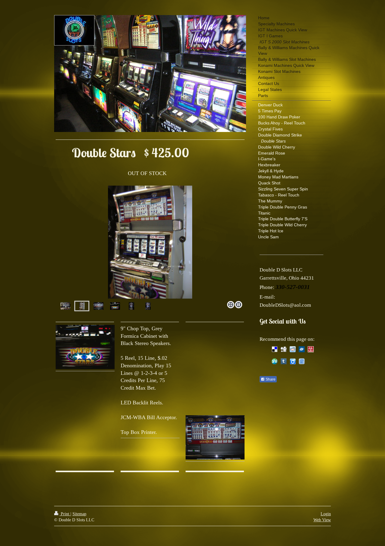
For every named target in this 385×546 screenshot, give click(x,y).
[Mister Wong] (311, 349)
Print (65, 513)
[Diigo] (293, 361)
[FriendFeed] (302, 361)
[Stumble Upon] (275, 361)
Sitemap (79, 513)
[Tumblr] (284, 361)
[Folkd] (302, 349)
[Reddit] (293, 349)
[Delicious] (275, 349)
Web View (322, 519)
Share (270, 379)
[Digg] (284, 349)
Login (326, 513)
